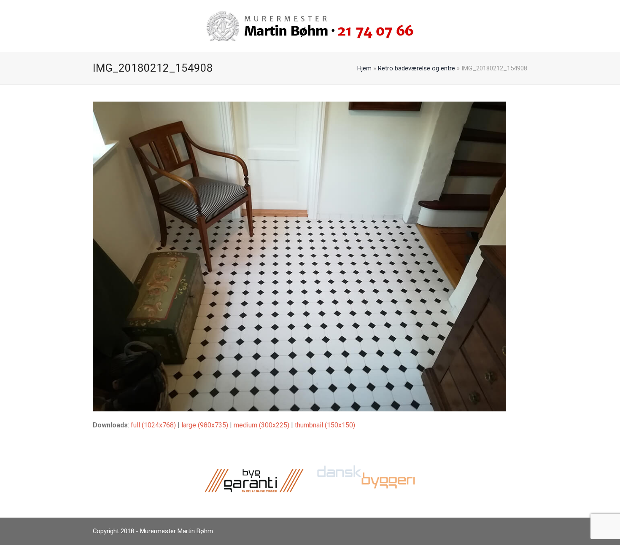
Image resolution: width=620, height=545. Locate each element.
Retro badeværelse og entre (416, 68)
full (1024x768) (153, 425)
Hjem (364, 68)
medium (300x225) (261, 425)
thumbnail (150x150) (325, 425)
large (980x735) (204, 425)
